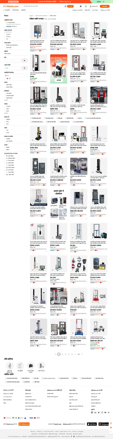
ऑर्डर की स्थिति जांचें (95, 400)
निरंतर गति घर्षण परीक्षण (51, 121)
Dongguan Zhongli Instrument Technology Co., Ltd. (58, 151)
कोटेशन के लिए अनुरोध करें (52, 396)
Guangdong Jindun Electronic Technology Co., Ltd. (38, 49)
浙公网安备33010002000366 (83, 436)
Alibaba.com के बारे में (8, 390)
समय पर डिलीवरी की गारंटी (30, 400)
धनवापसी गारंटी (28, 396)
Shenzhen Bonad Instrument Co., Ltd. (38, 313)
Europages (80, 431)
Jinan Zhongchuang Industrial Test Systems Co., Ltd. (98, 112)
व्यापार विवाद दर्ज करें (73, 400)
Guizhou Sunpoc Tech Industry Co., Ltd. (78, 281)
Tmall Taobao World (48, 431)
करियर (4, 403)
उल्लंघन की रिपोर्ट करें (73, 409)
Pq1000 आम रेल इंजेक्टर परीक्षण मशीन (93, 118)
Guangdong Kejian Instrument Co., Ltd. (58, 282)
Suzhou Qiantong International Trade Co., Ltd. (98, 80)
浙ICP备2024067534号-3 (98, 436)
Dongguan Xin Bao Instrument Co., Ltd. (78, 183)
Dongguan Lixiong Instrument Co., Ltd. (98, 47)
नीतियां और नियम (28, 409)
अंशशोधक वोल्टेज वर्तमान (65, 121)
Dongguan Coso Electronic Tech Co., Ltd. (78, 214)
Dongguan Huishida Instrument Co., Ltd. (58, 183)
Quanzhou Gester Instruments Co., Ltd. (98, 183)
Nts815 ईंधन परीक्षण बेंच (78, 121)
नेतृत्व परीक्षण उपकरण (49, 118)
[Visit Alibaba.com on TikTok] (109, 412)
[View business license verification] (71, 436)
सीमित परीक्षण (37, 382)
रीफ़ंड (70, 403)
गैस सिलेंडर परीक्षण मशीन (36, 118)
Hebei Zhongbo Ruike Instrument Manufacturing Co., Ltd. (38, 151)
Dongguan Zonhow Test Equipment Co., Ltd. (38, 214)
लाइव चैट (71, 396)
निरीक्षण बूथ (60, 118)
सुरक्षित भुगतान (28, 393)
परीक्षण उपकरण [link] (53, 15)
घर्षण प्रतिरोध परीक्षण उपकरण (37, 121)
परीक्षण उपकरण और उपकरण (41, 15)
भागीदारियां (93, 406)
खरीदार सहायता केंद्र (73, 393)
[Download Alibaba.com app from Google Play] (104, 424)
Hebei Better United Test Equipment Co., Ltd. (38, 183)
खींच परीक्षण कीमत (70, 118)
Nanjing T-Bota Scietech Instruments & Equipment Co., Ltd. (98, 281)
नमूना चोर (80, 118)
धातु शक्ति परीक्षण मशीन (64, 378)
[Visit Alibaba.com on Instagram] (102, 412)
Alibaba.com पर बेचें (95, 393)
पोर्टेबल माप (75, 378)
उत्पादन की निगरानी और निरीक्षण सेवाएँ (33, 406)
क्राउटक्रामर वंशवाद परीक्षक (12, 378)
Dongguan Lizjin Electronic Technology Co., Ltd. (38, 248)
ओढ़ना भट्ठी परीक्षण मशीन (86, 378)
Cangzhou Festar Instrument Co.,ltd (78, 47)
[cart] (86, 6)
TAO (69, 431)
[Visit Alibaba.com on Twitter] (99, 412)
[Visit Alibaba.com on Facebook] (92, 412)
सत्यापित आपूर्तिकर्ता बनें (96, 403)
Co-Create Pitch (7, 396)
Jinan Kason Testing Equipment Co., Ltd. (78, 80)
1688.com (39, 431)
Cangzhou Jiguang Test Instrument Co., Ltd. (98, 214)
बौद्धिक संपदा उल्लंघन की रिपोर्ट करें (76, 406)
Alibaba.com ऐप (67, 424)
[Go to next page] (81, 354)
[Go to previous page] (55, 354)
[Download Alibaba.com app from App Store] (92, 424)
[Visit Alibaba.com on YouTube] (105, 412)
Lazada (56, 431)
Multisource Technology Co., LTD (98, 248)
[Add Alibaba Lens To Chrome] (24, 424)
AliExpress (33, 431)
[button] (65, 6)
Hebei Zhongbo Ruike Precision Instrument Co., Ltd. (58, 112)
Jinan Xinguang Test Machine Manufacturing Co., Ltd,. (58, 248)
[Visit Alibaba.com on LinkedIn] (95, 412)
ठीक (24, 60)
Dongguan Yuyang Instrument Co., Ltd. (98, 152)
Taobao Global (63, 431)
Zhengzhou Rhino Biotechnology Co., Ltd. (78, 112)
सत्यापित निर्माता (50, 393)
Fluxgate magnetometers (49, 378)
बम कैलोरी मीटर (27, 382)
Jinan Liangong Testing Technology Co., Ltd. (58, 47)
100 (79, 354)
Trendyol (74, 431)
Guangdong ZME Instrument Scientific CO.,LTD (38, 281)
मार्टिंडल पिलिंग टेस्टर (26, 378)
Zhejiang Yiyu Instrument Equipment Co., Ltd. (38, 112)
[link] (111, 423)
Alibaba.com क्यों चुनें (8, 393)
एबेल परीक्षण (36, 378)
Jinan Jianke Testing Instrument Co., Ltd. (58, 313)
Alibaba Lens (10, 424)
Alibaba (31, 15)
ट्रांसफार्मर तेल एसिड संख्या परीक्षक (13, 382)
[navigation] (15, 185)
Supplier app (57, 424)
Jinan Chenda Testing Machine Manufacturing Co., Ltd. (38, 81)
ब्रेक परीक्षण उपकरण (99, 378)
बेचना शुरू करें (94, 396)
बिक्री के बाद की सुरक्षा (29, 403)
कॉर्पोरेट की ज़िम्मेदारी (7, 400)
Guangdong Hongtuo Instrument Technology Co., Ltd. (78, 250)
